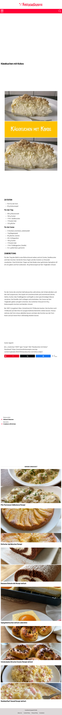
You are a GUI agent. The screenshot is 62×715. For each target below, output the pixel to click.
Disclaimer (41, 713)
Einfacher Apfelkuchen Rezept (11, 544)
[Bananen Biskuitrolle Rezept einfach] (31, 565)
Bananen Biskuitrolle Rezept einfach (13, 583)
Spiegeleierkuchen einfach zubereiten (14, 623)
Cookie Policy (27, 713)
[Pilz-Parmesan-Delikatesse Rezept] (31, 486)
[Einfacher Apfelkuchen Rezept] (31, 525)
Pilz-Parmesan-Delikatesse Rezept (13, 505)
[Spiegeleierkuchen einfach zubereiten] (31, 604)
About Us (20, 713)
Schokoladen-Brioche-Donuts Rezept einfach (17, 662)
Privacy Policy (35, 713)
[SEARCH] (60, 11)
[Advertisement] (31, 27)
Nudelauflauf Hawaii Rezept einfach (13, 701)
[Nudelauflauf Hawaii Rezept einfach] (31, 682)
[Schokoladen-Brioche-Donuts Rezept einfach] (31, 643)
